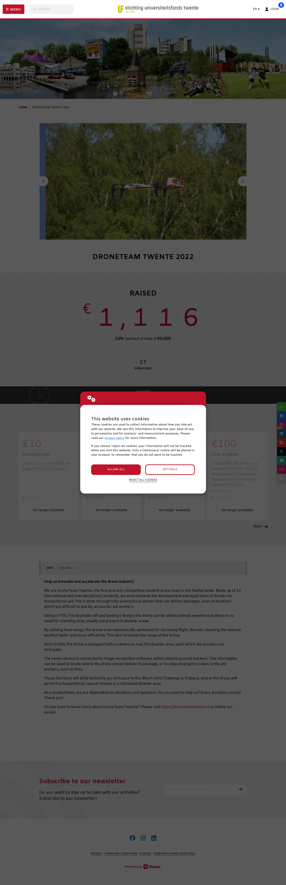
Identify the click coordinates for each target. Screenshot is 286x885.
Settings (170, 469)
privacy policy (114, 438)
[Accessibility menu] (281, 5)
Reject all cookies (143, 480)
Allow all (116, 469)
